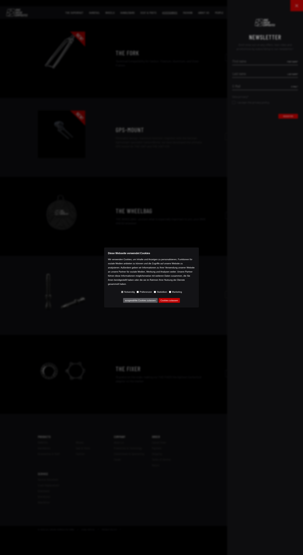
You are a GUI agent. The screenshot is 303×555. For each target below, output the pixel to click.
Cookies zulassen (169, 300)
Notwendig (129, 292)
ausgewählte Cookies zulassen (140, 300)
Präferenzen (146, 292)
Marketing (177, 292)
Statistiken (162, 292)
